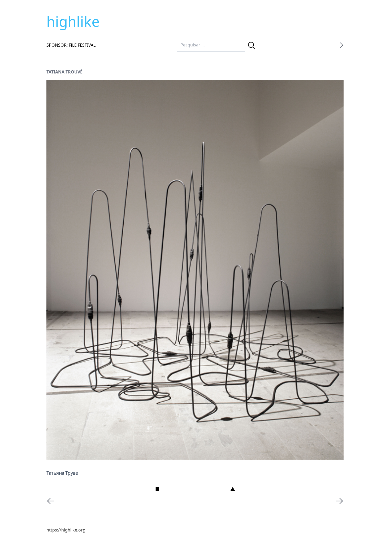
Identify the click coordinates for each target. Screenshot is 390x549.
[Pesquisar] (251, 45)
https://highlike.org (65, 530)
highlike (72, 21)
